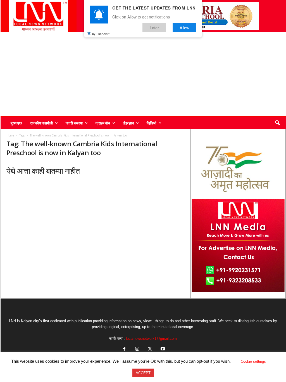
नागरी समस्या (74, 123)
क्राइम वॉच (103, 123)
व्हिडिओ (151, 123)
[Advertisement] (143, 74)
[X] (150, 349)
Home (10, 135)
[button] (277, 123)
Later (154, 27)
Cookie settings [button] (253, 361)
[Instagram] (137, 349)
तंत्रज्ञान (128, 123)
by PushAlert (100, 33)
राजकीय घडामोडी (41, 123)
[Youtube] (162, 349)
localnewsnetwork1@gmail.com (151, 338)
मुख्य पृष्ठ (16, 123)
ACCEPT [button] (143, 373)
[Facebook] (124, 349)
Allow (184, 27)
